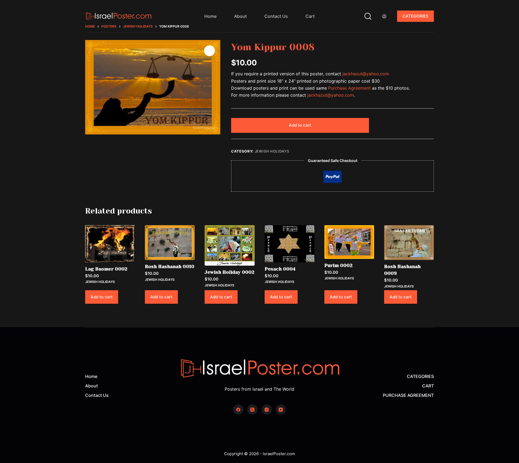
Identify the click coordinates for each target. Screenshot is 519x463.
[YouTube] (281, 409)
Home (210, 16)
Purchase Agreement (349, 88)
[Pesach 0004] (289, 243)
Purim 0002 (338, 265)
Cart (310, 16)
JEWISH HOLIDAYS (272, 151)
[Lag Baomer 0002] (110, 243)
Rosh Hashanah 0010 (169, 266)
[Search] (367, 16)
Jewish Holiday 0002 (229, 272)
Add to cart (300, 125)
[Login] (384, 16)
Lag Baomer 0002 (106, 269)
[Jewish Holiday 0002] (229, 245)
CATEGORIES (415, 16)
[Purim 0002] (349, 242)
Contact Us (276, 16)
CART (428, 385)
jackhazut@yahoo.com (365, 73)
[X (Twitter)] (252, 409)
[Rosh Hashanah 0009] (409, 242)
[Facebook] (238, 409)
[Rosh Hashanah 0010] (170, 242)
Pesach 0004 (280, 269)
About (240, 16)
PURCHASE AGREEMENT (408, 395)
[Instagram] (267, 409)
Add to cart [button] (102, 296)
